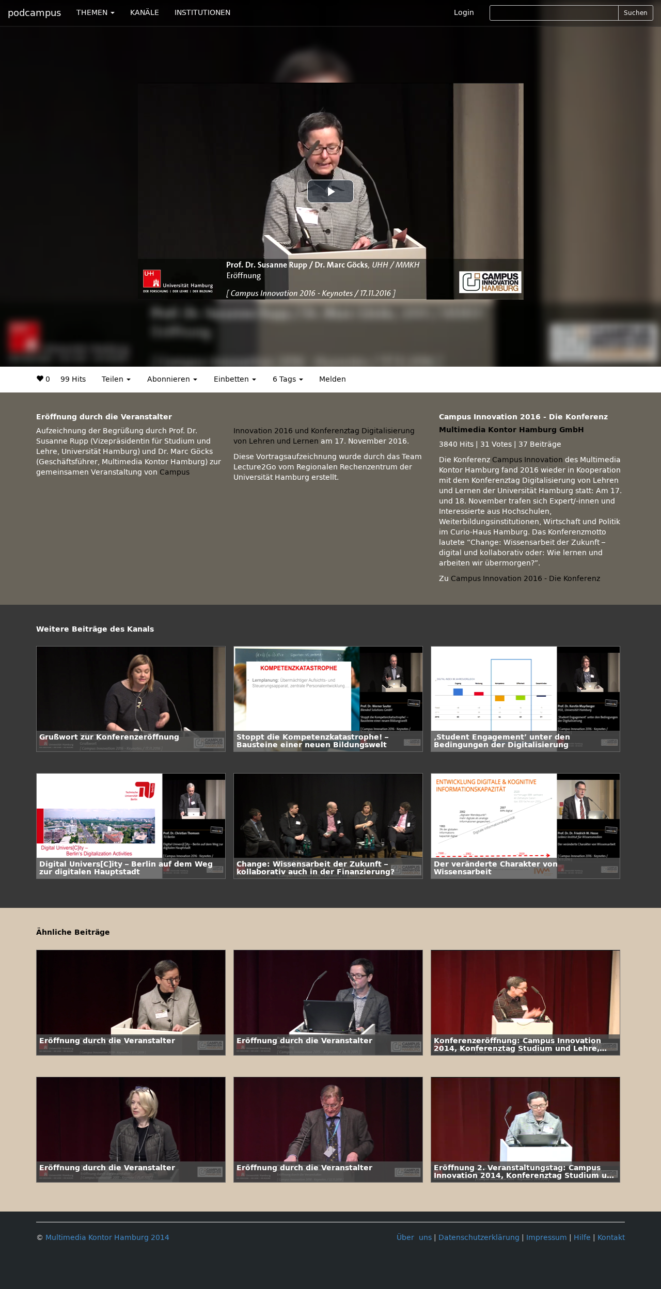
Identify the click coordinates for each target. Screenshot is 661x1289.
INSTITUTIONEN (202, 12)
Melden (332, 379)
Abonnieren (169, 379)
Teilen (113, 379)
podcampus (34, 13)
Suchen (636, 13)
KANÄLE (144, 12)
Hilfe (582, 1237)
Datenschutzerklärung (479, 1237)
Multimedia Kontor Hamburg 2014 (107, 1237)
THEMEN (92, 12)
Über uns (414, 1237)
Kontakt (611, 1237)
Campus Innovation (527, 459)
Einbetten (232, 379)
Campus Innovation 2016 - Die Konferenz (525, 578)
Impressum (546, 1237)
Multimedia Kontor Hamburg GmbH (511, 430)
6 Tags (285, 379)
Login (464, 12)
